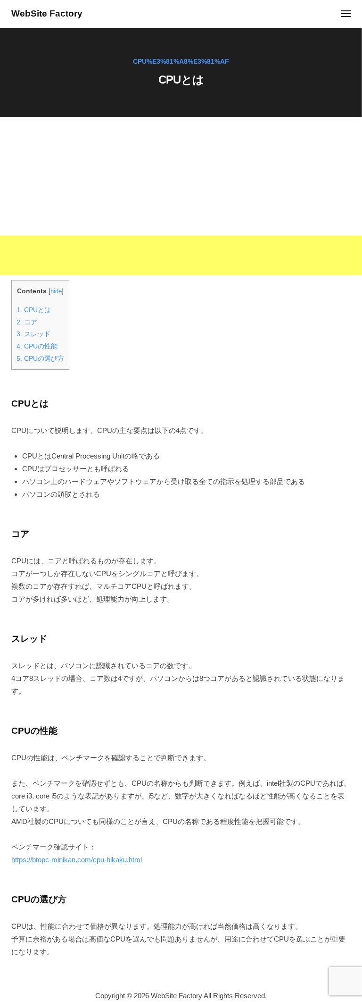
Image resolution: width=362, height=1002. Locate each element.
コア (26, 322)
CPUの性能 (37, 346)
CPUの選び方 (40, 358)
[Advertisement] (181, 209)
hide (56, 291)
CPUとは (33, 310)
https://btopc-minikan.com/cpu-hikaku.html (76, 860)
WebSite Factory (46, 13)
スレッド (33, 334)
